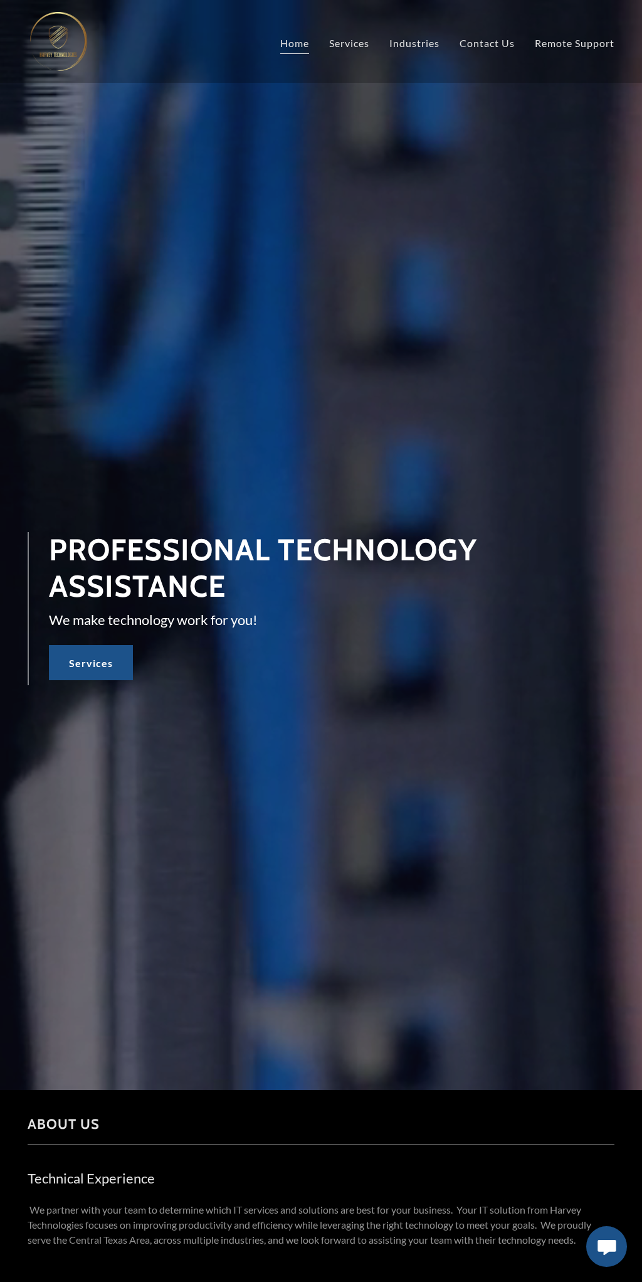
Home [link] (294, 43)
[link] (58, 40)
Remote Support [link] (574, 43)
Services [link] (349, 43)
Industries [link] (414, 43)
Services (91, 663)
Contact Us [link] (487, 43)
